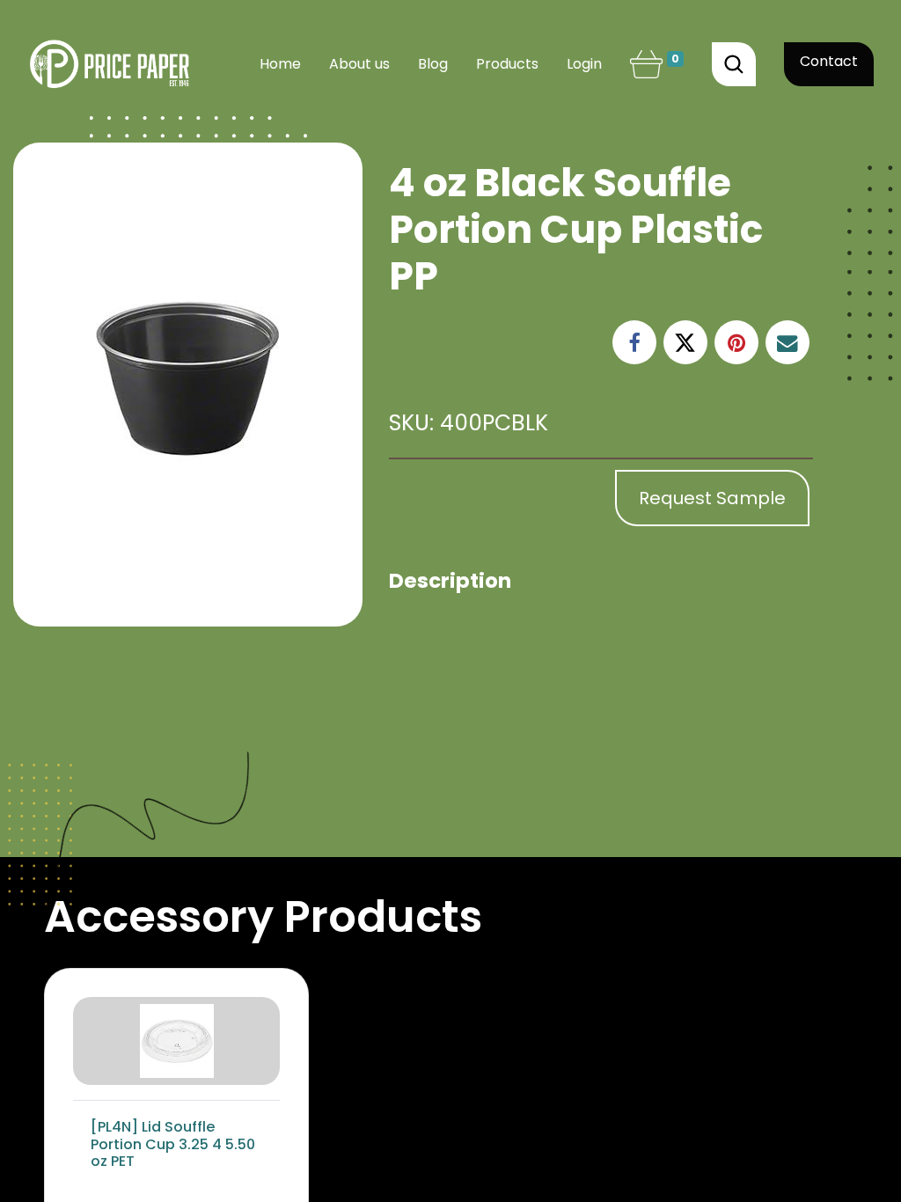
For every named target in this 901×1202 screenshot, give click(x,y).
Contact (829, 61)
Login (584, 64)
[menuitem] (280, 64)
